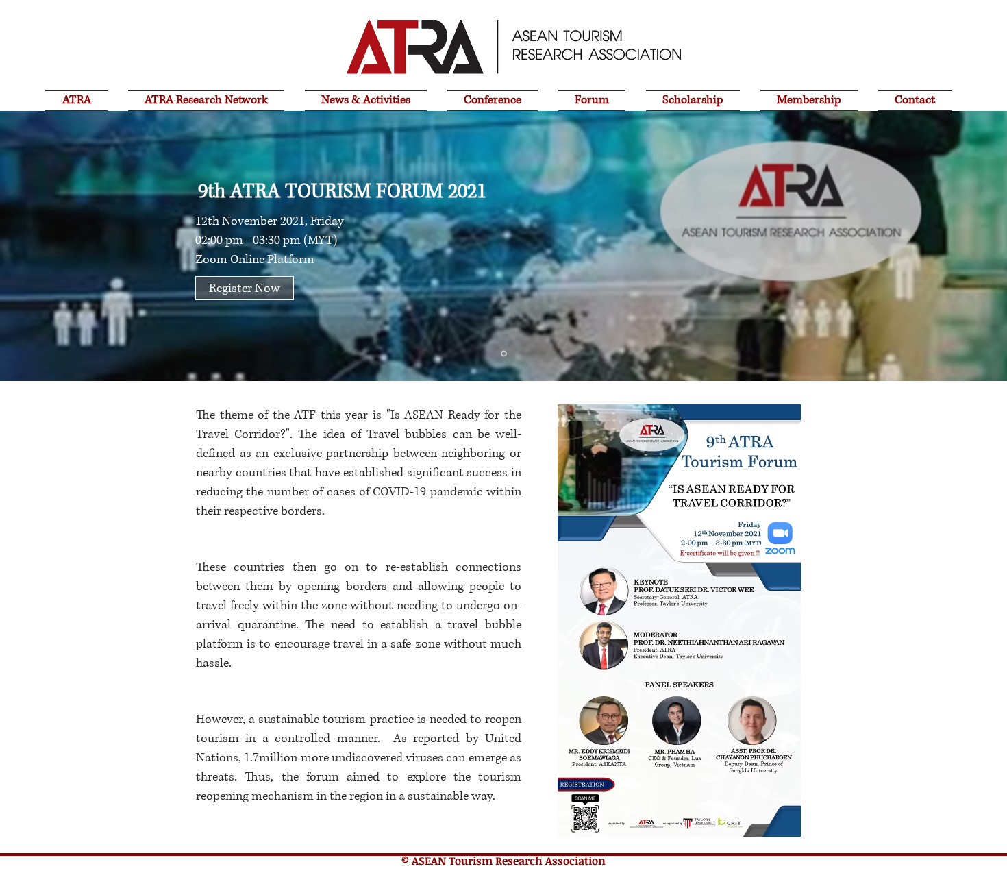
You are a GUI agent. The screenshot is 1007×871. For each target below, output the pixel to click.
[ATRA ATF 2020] (504, 354)
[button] (492, 98)
